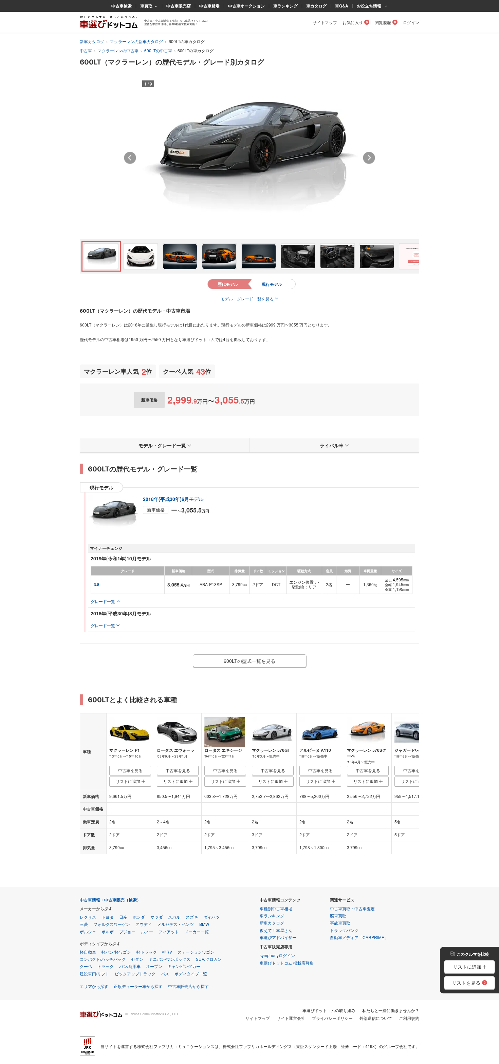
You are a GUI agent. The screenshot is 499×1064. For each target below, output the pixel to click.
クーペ (86, 966)
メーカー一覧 (196, 931)
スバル (174, 917)
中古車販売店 (178, 6)
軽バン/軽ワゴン (116, 952)
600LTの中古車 (158, 50)
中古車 (86, 50)
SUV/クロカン (209, 959)
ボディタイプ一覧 (190, 973)
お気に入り (353, 22)
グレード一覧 (103, 601)
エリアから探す (94, 986)
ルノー (147, 931)
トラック (105, 966)
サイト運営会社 (291, 1018)
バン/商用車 (130, 966)
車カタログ (316, 6)
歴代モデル (228, 284)
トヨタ (107, 917)
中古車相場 (209, 6)
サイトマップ (325, 22)
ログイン (411, 22)
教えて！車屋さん (276, 930)
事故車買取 (340, 923)
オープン (154, 966)
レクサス (88, 917)
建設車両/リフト (94, 973)
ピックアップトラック (135, 973)
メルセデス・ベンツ (175, 924)
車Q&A (341, 6)
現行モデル (272, 284)
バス (165, 973)
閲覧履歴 (383, 22)
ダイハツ (211, 917)
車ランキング (285, 6)
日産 (123, 917)
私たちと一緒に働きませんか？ (390, 1010)
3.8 (96, 584)
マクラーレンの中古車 (118, 50)
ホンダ (139, 917)
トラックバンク (344, 930)
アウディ (143, 924)
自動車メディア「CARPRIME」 (359, 937)
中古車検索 (121, 6)
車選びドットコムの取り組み (328, 1010)
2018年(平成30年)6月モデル (173, 499)
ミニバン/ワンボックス (169, 959)
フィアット (169, 931)
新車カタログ (92, 41)
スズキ (192, 917)
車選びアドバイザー (278, 937)
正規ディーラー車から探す (138, 986)
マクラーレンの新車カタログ (136, 41)
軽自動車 (88, 952)
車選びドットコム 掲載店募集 (287, 963)
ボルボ (107, 931)
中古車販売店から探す (188, 986)
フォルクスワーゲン (111, 924)
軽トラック (146, 952)
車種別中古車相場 (276, 908)
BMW (204, 924)
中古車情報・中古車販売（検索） (110, 899)
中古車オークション (246, 6)
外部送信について (375, 1018)
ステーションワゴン (196, 952)
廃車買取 (338, 915)
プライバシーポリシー (332, 1018)
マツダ (156, 917)
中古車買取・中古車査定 (352, 908)
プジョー (127, 931)
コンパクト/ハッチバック (103, 959)
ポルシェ (88, 931)
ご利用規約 (409, 1018)
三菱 (84, 924)
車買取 (146, 6)
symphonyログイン (277, 955)
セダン (137, 959)
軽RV (167, 952)
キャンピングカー (184, 966)
